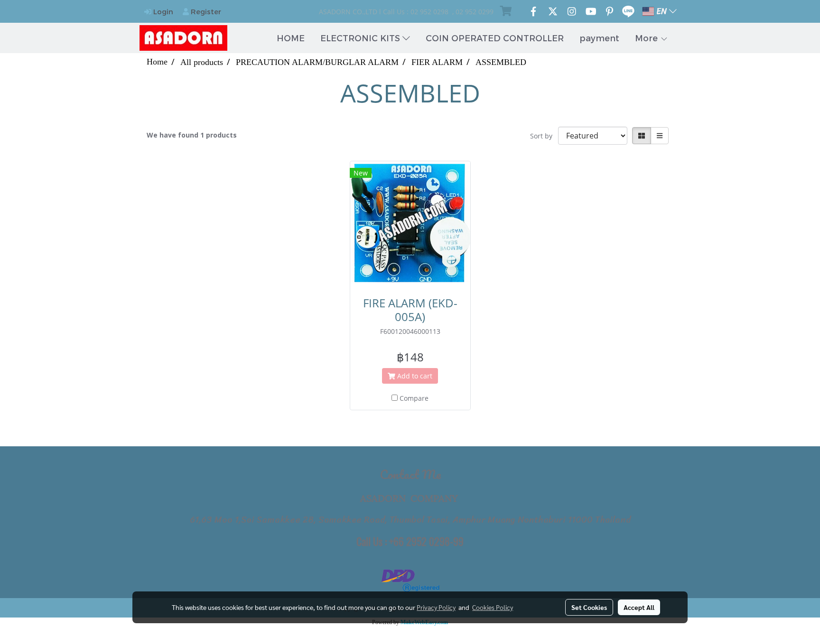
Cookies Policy (492, 607)
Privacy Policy (436, 607)
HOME (291, 38)
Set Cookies (589, 607)
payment (599, 38)
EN (661, 11)
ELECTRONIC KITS (361, 38)
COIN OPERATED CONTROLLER (495, 38)
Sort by (544, 135)
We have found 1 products (192, 134)
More (647, 38)
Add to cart (413, 375)
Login (162, 11)
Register (205, 11)
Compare (414, 398)
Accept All (639, 607)
